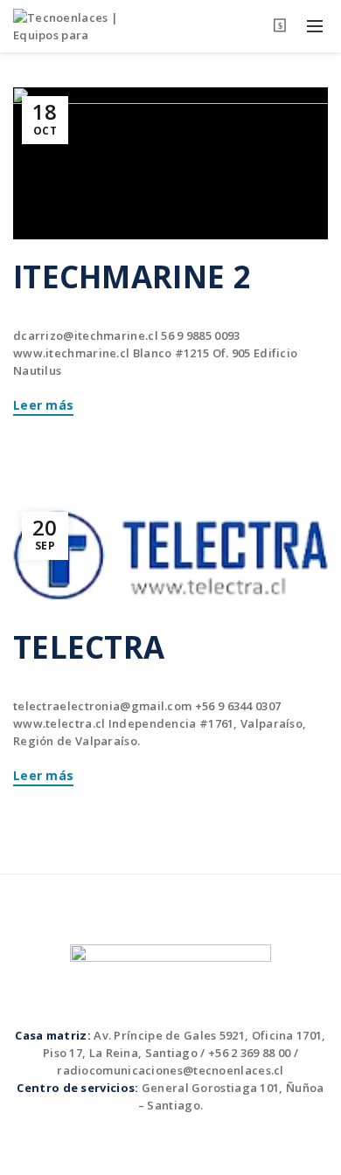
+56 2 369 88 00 (249, 1053)
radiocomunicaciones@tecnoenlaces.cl (170, 1070)
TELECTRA (88, 646)
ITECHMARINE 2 (132, 276)
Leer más (43, 405)
